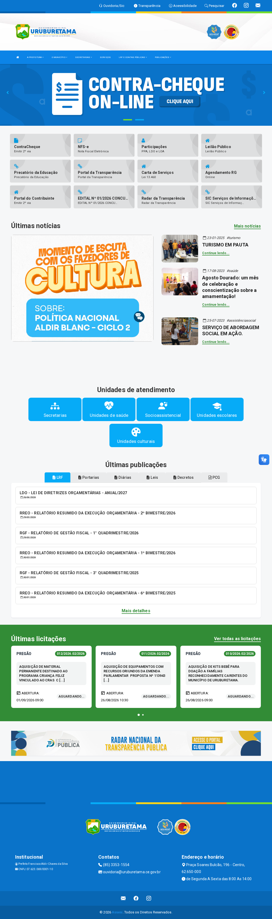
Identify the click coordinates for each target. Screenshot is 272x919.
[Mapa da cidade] (136, 781)
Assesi (117, 912)
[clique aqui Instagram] (149, 898)
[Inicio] (18, 57)
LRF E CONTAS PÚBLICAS (132, 57)
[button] (139, 715)
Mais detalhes (136, 610)
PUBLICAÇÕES (162, 57)
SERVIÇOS (105, 57)
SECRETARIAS (83, 57)
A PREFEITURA (34, 57)
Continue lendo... (216, 253)
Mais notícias (247, 226)
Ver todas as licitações (237, 638)
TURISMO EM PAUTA (225, 244)
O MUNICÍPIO (59, 57)
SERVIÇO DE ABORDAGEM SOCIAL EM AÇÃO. (230, 330)
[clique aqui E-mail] (123, 898)
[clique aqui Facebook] (136, 898)
